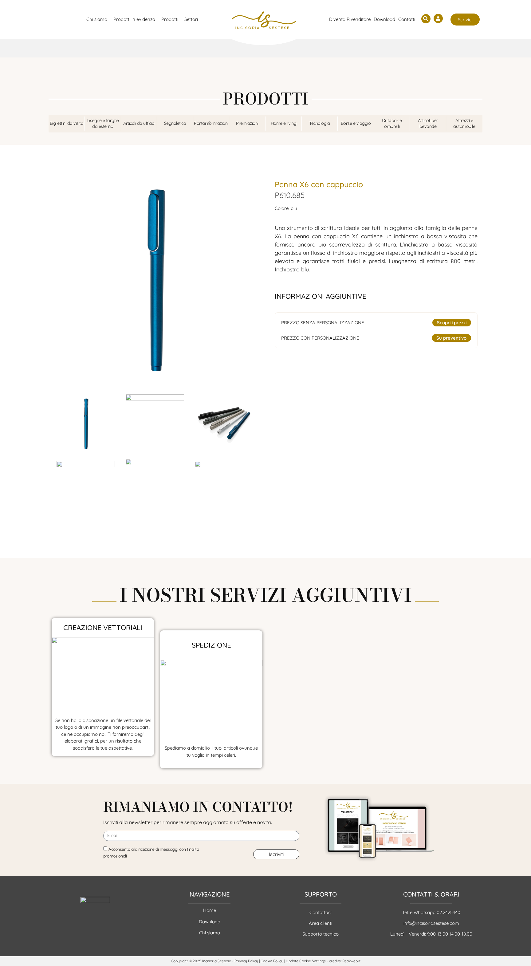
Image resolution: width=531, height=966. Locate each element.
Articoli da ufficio (139, 123)
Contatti (406, 19)
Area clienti (320, 923)
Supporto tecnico (320, 934)
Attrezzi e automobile (464, 123)
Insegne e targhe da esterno (103, 123)
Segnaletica (175, 123)
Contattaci (320, 912)
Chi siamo (209, 933)
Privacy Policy (246, 961)
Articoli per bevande (428, 123)
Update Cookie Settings (306, 961)
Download (384, 19)
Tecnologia (319, 123)
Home (209, 910)
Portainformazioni (211, 123)
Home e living (284, 123)
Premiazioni (247, 123)
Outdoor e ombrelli (392, 123)
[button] (426, 18)
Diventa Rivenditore (350, 19)
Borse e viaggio (356, 123)
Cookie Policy (272, 961)
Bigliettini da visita (67, 123)
